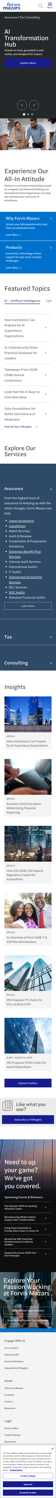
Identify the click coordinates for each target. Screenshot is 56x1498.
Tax (8, 636)
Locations (9, 1394)
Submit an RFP (11, 1354)
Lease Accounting (21, 520)
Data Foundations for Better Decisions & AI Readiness (19, 413)
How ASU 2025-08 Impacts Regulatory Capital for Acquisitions (25, 874)
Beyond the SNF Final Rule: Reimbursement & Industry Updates (18, 1241)
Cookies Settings (27, 1475)
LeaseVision (17, 525)
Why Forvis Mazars (13, 1388)
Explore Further (28, 1083)
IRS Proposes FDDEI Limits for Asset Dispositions (26, 1064)
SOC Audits (17, 592)
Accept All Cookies (28, 1492)
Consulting (16, 662)
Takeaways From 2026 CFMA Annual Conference (20, 375)
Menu (50, 7)
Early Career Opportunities (28, 1310)
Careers (8, 1401)
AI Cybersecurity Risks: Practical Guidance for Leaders (21, 352)
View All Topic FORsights (18, 426)
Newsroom (10, 1408)
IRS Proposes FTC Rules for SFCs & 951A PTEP (24, 1002)
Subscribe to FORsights (28, 1119)
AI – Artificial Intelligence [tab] (22, 300)
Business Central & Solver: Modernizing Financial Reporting (24, 808)
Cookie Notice (16, 1470)
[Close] (52, 1449)
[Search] (41, 6)
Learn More (12, 234)
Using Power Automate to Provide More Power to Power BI (21, 1229)
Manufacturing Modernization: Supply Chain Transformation (20, 1218)
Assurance (13, 488)
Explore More (28, 63)
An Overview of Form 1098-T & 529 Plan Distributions (27, 939)
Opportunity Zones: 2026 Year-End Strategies (20, 1254)
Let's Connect (11, 1348)
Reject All (28, 1484)
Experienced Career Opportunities (28, 1320)
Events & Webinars (13, 1361)
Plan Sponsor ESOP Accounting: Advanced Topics (20, 1207)
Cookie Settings (12, 1434)
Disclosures (10, 1441)
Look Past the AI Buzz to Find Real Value (21, 394)
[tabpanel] (27, 371)
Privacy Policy (11, 1428)
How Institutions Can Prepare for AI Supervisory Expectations (19, 327)
